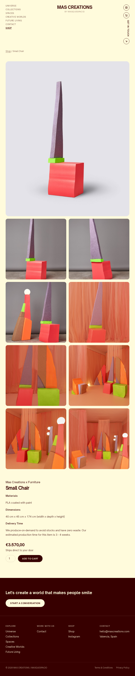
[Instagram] (126, 8)
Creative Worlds (16, 17)
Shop (9, 28)
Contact (11, 24)
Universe (11, 6)
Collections (13, 9)
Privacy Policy (122, 667)
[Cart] (126, 15)
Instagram (74, 636)
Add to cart (30, 558)
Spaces (10, 13)
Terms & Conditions (104, 667)
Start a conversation (25, 603)
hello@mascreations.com (114, 631)
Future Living (14, 20)
